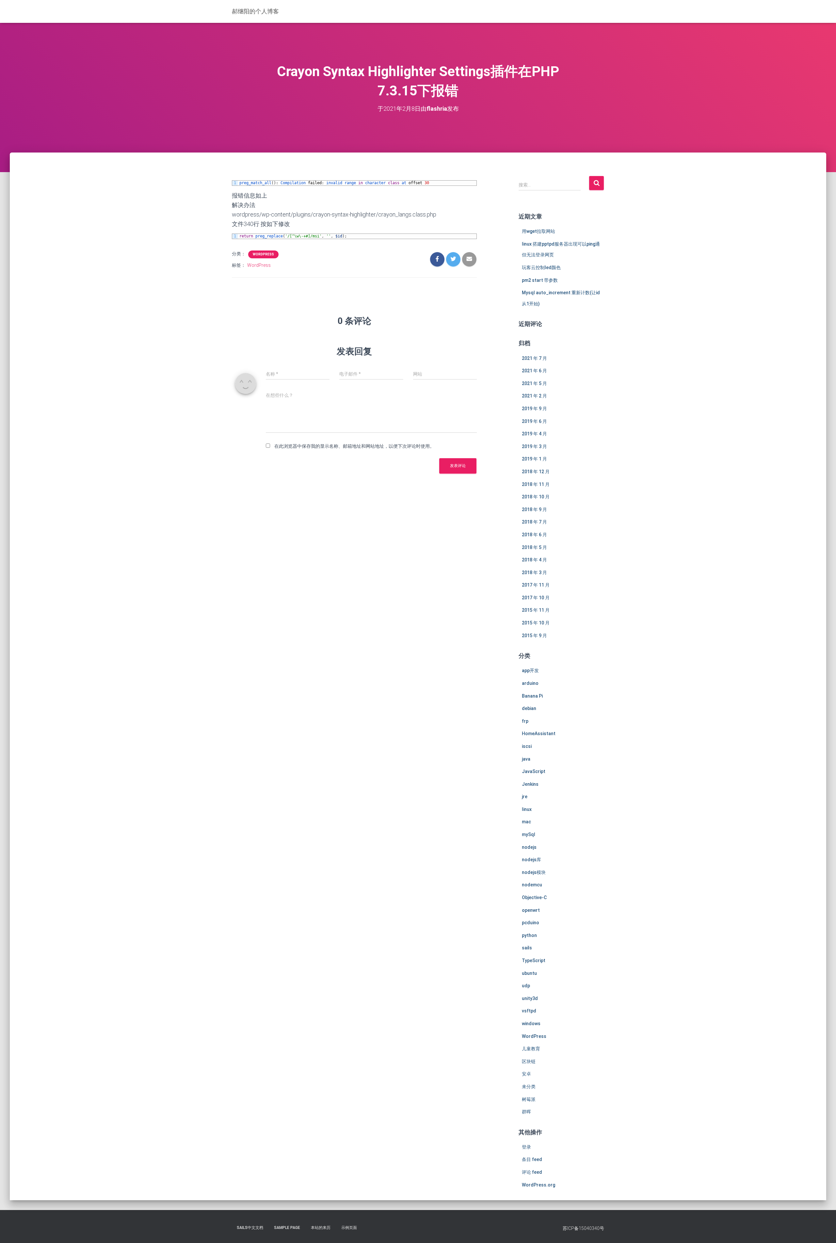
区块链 (529, 1061)
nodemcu (532, 884)
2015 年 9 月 (534, 635)
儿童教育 (531, 1048)
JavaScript (533, 771)
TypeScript (533, 960)
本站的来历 (320, 1227)
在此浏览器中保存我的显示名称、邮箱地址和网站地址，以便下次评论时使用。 (354, 446)
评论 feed (532, 1172)
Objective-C (534, 897)
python (529, 935)
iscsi (527, 746)
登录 (526, 1147)
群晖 (526, 1111)
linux (527, 809)
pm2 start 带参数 (540, 280)
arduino (530, 683)
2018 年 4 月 (534, 559)
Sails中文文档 (250, 1227)
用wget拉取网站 (538, 231)
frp (525, 721)
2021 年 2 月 (534, 395)
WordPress (263, 254)
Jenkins (530, 784)
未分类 (529, 1086)
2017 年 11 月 (536, 585)
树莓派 (529, 1099)
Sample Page (287, 1227)
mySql (528, 834)
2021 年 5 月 (534, 383)
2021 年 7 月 (534, 358)
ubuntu (529, 973)
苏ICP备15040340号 (583, 1228)
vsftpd (529, 1010)
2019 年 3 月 (534, 446)
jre (524, 796)
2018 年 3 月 (534, 572)
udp (526, 985)
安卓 (526, 1073)
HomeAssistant (538, 733)
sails (527, 947)
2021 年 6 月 (534, 370)
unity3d (530, 998)
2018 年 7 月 (534, 522)
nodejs (529, 847)
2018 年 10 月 (536, 496)
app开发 (530, 670)
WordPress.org (538, 1184)
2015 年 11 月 (536, 610)
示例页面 (349, 1227)
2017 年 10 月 (536, 597)
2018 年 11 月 (536, 484)
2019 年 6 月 (534, 421)
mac (526, 821)
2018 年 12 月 (536, 471)
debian (529, 708)
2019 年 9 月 (534, 408)
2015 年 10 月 (536, 622)
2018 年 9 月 (534, 509)
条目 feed (532, 1159)
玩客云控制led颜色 (541, 267)
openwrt (531, 910)
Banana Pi (532, 696)
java (526, 759)
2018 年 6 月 (534, 534)
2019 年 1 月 (534, 458)
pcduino (530, 922)
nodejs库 (531, 859)
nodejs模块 (534, 872)
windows (531, 1023)
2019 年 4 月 (534, 433)
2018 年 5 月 (534, 547)
